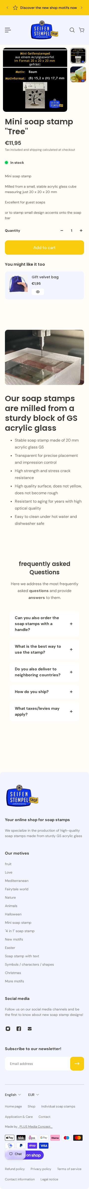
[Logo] (44, 30)
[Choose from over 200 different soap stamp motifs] (53, 7)
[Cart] (81, 30)
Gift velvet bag (45, 277)
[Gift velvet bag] (18, 284)
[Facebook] (18, 1028)
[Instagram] (7, 1028)
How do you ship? (32, 691)
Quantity (12, 230)
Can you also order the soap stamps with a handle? (37, 623)
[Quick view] (38, 292)
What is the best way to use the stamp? (38, 649)
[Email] (29, 1028)
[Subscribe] (77, 1064)
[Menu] (8, 30)
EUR (31, 1094)
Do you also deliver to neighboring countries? (38, 671)
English (10, 1094)
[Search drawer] (72, 30)
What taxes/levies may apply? (37, 711)
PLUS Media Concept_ (36, 1126)
